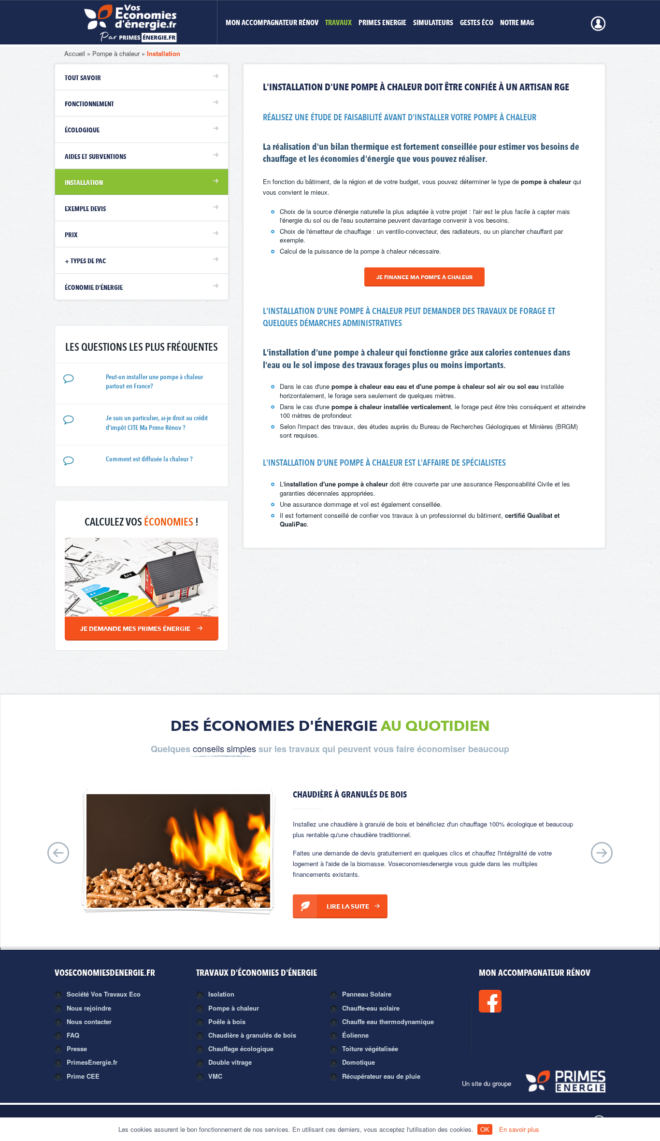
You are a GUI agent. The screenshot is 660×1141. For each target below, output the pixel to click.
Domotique (358, 1062)
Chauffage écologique (240, 1048)
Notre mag (517, 23)
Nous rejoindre (89, 1008)
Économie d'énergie (94, 288)
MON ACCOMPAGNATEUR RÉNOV (272, 23)
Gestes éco (476, 23)
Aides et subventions (95, 157)
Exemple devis (85, 209)
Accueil (74, 53)
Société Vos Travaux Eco (104, 993)
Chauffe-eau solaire (371, 1008)
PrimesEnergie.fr (92, 1062)
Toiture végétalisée (370, 1048)
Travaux (338, 23)
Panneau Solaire (366, 993)
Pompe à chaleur (116, 53)
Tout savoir (83, 78)
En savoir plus (519, 1129)
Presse (77, 1048)
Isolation (221, 993)
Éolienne (355, 1035)
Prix (71, 235)
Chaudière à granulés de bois (252, 1035)
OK (484, 1129)
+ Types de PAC (85, 261)
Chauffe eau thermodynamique (388, 1021)
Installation (163, 53)
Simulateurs (433, 23)
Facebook (523, 1001)
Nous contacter (89, 1021)
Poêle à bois (226, 1021)
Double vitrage (230, 1062)
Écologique (82, 130)
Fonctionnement (89, 104)
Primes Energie (382, 23)
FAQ (73, 1035)
